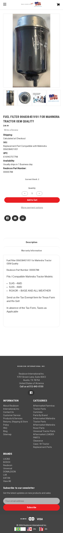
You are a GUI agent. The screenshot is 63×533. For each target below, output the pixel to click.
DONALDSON (9, 471)
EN (34, 529)
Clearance (38, 441)
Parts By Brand (40, 415)
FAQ (5, 428)
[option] (31, 529)
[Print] (22, 218)
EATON (6, 478)
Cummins (38, 412)
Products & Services (12, 418)
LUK (5, 475)
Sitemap (7, 434)
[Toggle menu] (7, 4)
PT (23, 529)
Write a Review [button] (11, 130)
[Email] (15, 218)
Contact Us (8, 412)
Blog (5, 431)
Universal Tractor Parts (44, 431)
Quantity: (32, 188)
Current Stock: (32, 179)
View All (7, 481)
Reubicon (7, 465)
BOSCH (6, 462)
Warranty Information (31, 250)
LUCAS (6, 459)
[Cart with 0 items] (54, 3)
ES (46, 529)
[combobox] (20, 529)
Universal (7, 468)
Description (31, 242)
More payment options (32, 207)
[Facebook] (7, 218)
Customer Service (11, 415)
